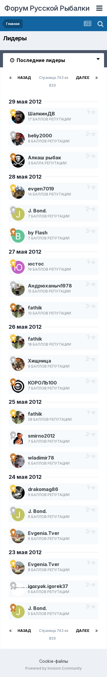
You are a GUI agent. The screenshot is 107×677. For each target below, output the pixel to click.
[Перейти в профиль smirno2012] (18, 439)
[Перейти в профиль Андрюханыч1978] (18, 289)
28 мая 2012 (25, 177)
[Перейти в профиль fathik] (18, 311)
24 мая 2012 (25, 477)
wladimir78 (41, 458)
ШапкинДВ (41, 114)
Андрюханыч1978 (50, 286)
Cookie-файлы (53, 661)
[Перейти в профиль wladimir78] (18, 461)
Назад (24, 77)
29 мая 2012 (25, 101)
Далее (82, 77)
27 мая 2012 (25, 252)
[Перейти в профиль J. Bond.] (18, 214)
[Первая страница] (10, 77)
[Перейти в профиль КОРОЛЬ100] (18, 386)
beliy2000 (40, 136)
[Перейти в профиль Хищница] (18, 364)
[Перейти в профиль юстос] (18, 267)
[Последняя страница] (96, 77)
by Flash (38, 233)
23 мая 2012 (25, 552)
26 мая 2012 (25, 327)
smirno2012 (41, 436)
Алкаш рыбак (44, 157)
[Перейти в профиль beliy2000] (18, 139)
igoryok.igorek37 (48, 586)
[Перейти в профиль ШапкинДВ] (18, 117)
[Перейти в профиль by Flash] (18, 236)
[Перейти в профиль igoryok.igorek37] (18, 589)
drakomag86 (43, 489)
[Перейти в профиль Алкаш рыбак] (18, 161)
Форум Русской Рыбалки (47, 8)
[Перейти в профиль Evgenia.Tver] (18, 536)
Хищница (39, 361)
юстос (36, 264)
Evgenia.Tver (43, 533)
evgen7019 (41, 189)
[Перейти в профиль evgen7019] (18, 192)
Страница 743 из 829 (53, 81)
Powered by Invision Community (53, 668)
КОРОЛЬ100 (42, 383)
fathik (35, 308)
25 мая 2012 (25, 402)
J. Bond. (37, 211)
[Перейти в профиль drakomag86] (18, 492)
